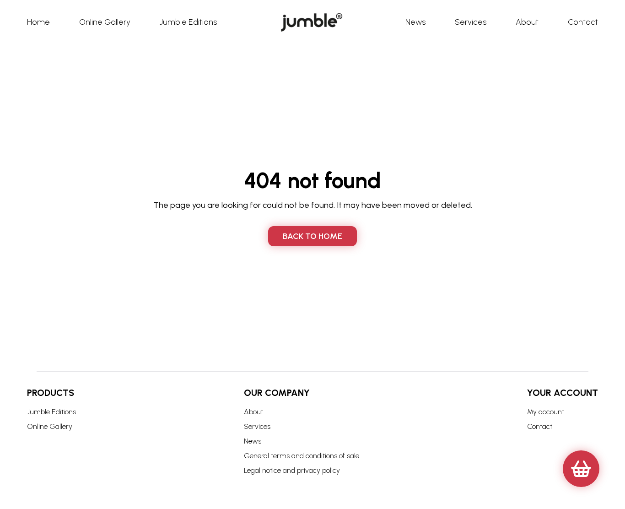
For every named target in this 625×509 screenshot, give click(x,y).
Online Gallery (49, 426)
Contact (539, 426)
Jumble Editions (51, 411)
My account (545, 411)
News (252, 441)
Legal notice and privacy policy (292, 470)
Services (257, 426)
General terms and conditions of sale (301, 455)
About (253, 411)
